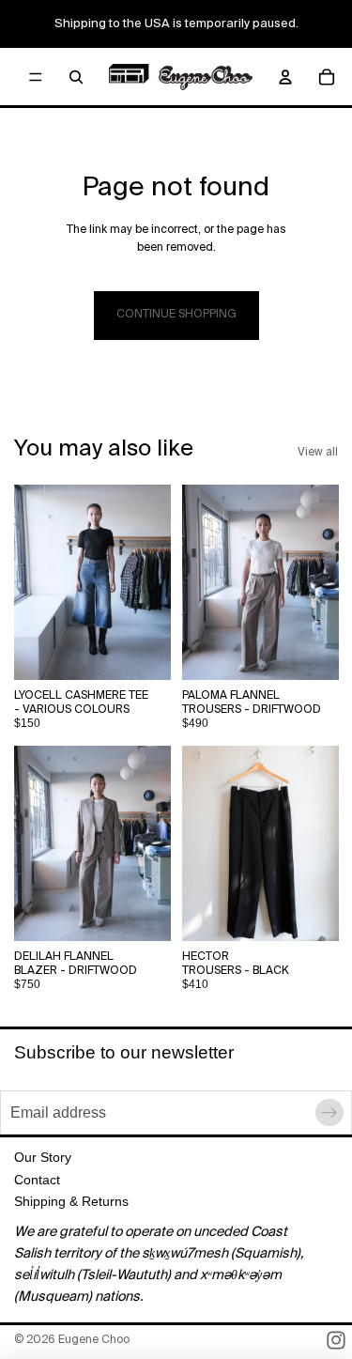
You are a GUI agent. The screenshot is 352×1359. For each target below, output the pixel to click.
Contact (37, 1179)
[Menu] (35, 77)
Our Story (42, 1157)
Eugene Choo (94, 1340)
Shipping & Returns (71, 1201)
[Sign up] (329, 1113)
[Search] (76, 77)
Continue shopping (176, 314)
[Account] (285, 77)
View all (318, 452)
